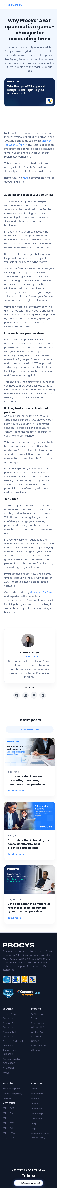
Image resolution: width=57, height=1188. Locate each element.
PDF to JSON (9, 1133)
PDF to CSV (8, 1123)
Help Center (37, 1118)
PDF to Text (8, 1113)
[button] (52, 5)
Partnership (37, 1113)
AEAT (25, 177)
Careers (35, 1098)
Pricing (34, 1103)
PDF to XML (8, 1128)
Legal (34, 1128)
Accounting (46, 117)
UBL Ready (36, 1050)
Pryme (6, 1072)
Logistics (7, 1098)
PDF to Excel (9, 1118)
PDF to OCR (8, 1108)
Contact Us (37, 1093)
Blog (33, 1123)
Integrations (37, 1108)
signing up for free (41, 592)
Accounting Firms (11, 1088)
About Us (35, 1088)
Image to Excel (10, 1138)
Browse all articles (29, 729)
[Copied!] (42, 695)
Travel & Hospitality (12, 1093)
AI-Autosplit (8, 1067)
